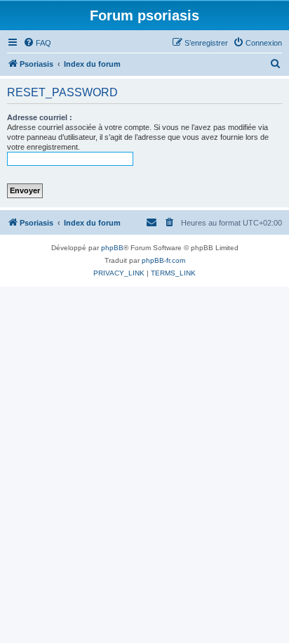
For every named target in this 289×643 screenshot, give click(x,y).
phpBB (112, 248)
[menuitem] (37, 42)
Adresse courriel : (39, 117)
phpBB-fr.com (163, 260)
